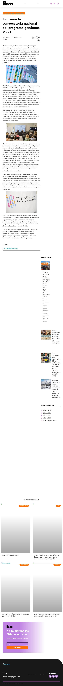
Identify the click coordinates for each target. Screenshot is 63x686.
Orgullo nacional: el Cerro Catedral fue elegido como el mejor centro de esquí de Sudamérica (56, 388)
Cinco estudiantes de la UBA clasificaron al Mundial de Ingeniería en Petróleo (56, 337)
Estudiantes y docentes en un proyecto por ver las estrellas (15, 615)
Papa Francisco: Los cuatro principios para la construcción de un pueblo (47, 615)
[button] (24, 3)
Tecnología (14, 248)
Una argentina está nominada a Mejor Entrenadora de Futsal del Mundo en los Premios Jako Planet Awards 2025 (56, 365)
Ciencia (5, 248)
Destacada (7, 13)
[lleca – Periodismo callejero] (13, 626)
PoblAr (9, 248)
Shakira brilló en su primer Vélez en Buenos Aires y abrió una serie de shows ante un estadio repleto (46, 557)
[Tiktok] (58, 3)
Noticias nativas (18, 13)
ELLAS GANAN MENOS (10, 555)
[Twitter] (54, 3)
